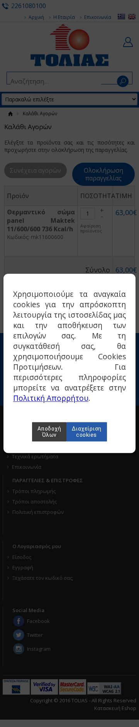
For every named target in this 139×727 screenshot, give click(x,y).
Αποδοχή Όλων (49, 432)
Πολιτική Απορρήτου (50, 398)
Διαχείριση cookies (87, 432)
